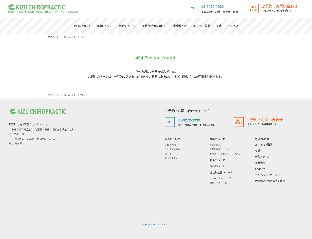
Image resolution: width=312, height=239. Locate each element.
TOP (50, 37)
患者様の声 (180, 25)
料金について (127, 25)
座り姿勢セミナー (173, 158)
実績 (219, 25)
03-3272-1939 (212, 7)
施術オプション (217, 166)
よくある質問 (201, 25)
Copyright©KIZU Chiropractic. (156, 224)
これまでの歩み (172, 149)
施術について (105, 25)
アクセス (233, 25)
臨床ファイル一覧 (218, 183)
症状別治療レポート (155, 25)
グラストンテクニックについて (225, 153)
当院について (82, 25)
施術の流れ (215, 145)
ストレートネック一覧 (220, 178)
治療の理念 (170, 145)
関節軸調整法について (220, 149)
